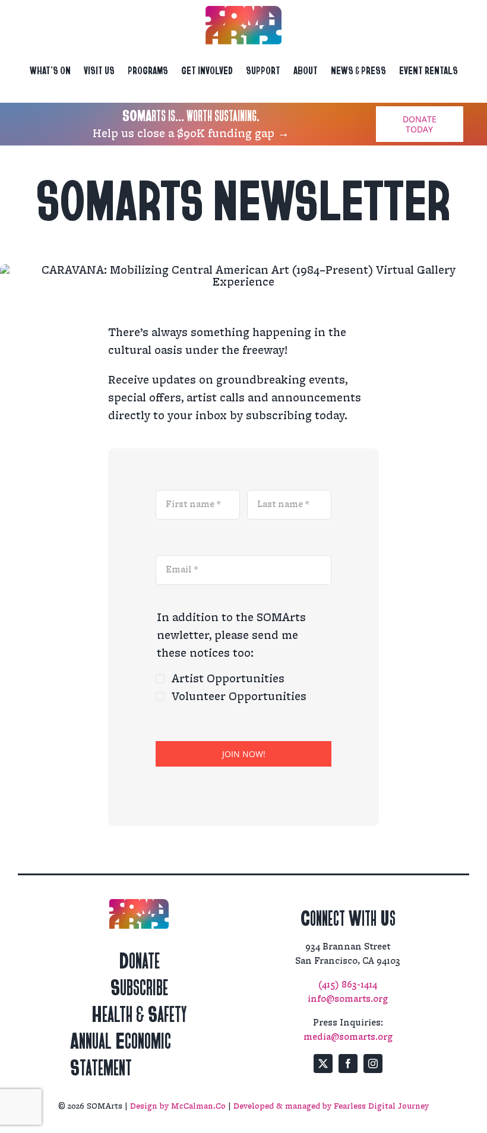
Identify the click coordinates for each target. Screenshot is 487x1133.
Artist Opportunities (228, 679)
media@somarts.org (348, 1037)
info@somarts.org (348, 999)
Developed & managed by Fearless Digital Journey (331, 1106)
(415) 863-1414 (347, 984)
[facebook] (348, 1063)
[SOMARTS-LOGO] (243, 12)
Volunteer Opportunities (239, 696)
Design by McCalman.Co (178, 1106)
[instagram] (372, 1063)
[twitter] (323, 1063)
